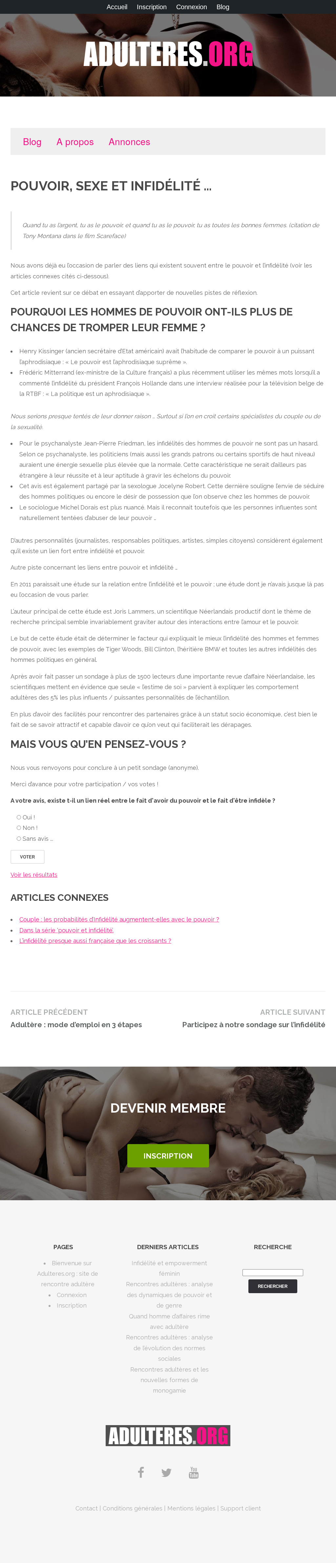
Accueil (117, 7)
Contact (86, 1508)
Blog (223, 7)
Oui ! (29, 817)
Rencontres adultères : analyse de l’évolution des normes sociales (169, 1348)
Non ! (30, 827)
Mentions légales (191, 1508)
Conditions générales (132, 1508)
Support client (240, 1508)
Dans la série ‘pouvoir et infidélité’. (66, 930)
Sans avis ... (38, 838)
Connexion (191, 7)
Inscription (152, 7)
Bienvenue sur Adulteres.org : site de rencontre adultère (67, 1274)
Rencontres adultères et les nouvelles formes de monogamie (169, 1380)
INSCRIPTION (168, 1156)
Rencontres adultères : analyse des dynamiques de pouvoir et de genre (169, 1295)
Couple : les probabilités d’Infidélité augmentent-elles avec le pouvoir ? (119, 919)
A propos (75, 141)
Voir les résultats (33, 874)
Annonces (129, 141)
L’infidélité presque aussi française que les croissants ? (95, 940)
